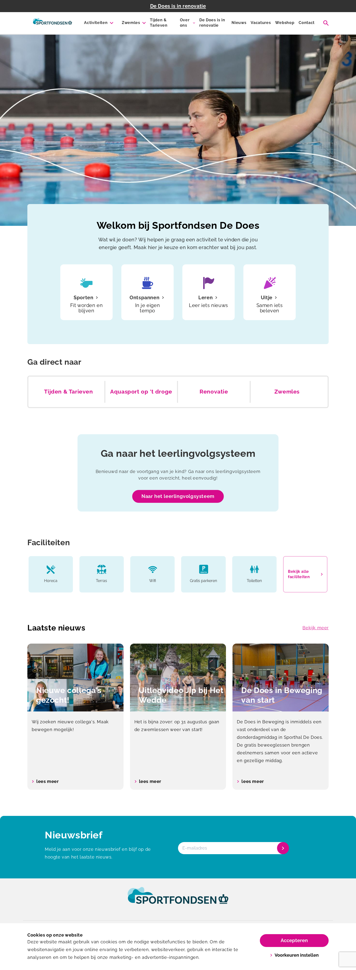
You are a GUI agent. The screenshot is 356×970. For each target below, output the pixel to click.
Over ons (185, 23)
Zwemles (131, 22)
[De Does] (52, 23)
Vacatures (261, 22)
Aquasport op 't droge (141, 391)
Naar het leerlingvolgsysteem (178, 496)
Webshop (284, 22)
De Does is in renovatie (178, 6)
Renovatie (214, 391)
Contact (307, 22)
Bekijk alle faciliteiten (299, 574)
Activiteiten (96, 22)
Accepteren (294, 940)
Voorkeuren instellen (297, 955)
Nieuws (239, 22)
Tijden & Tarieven (158, 23)
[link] (178, 900)
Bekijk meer (315, 627)
